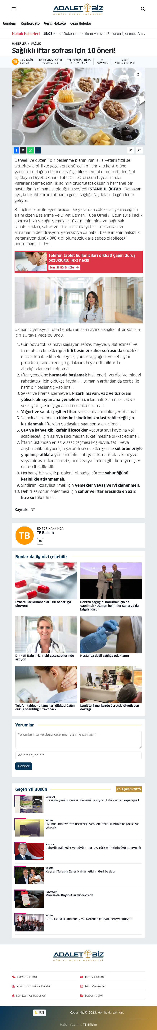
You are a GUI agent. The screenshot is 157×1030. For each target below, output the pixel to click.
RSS (41, 1012)
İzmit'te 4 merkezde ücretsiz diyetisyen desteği (109, 707)
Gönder (23, 766)
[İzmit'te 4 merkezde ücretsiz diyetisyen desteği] (111, 684)
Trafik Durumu (95, 977)
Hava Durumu (27, 977)
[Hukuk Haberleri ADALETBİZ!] (78, 8)
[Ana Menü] (14, 9)
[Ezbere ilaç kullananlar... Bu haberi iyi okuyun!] (46, 581)
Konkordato (30, 23)
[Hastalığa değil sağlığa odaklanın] (111, 634)
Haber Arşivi (94, 995)
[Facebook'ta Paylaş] (16, 150)
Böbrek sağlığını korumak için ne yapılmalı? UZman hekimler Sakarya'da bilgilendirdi (109, 605)
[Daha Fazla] (38, 150)
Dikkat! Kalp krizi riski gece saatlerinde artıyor (44, 657)
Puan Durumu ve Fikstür (33, 986)
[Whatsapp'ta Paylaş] (30, 150)
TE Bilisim (45, 533)
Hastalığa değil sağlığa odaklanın (104, 656)
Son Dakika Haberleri (31, 995)
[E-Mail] (40, 541)
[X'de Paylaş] (23, 150)
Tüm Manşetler (95, 986)
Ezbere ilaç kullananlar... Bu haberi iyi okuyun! (43, 604)
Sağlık (36, 43)
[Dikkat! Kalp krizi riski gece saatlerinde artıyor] (46, 634)
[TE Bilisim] (24, 535)
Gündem (9, 23)
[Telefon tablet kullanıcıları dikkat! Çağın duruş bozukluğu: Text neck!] (46, 684)
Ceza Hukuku (80, 23)
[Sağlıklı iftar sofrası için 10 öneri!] (78, 106)
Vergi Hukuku (55, 23)
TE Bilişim (90, 1024)
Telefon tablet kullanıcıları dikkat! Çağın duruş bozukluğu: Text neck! (45, 707)
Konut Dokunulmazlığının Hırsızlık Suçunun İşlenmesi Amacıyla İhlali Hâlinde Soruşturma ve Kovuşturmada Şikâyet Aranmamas (94, 34)
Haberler (19, 43)
